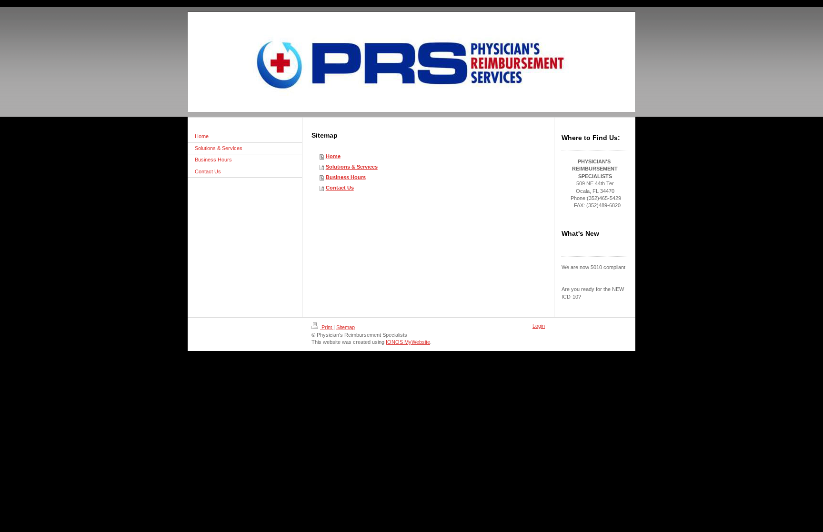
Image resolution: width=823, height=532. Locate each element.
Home (333, 156)
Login (538, 326)
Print (326, 327)
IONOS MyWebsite (408, 342)
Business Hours (346, 177)
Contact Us (340, 188)
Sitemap (345, 327)
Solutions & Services (352, 167)
